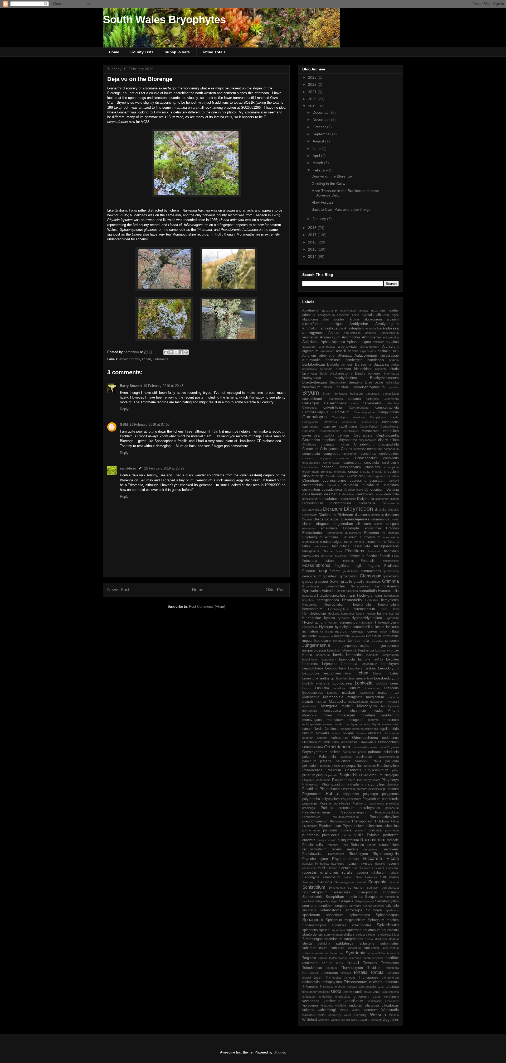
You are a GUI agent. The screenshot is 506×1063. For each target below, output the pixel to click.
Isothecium (322, 641)
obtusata (374, 733)
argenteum (310, 351)
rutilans (394, 872)
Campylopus (314, 416)
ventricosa (310, 1001)
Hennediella (352, 600)
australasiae (389, 355)
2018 (313, 228)
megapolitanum (358, 701)
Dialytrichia (365, 499)
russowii (362, 872)
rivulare (366, 863)
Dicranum (332, 509)
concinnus (368, 454)
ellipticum (363, 524)
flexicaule (327, 556)
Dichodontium (312, 503)
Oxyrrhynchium (315, 752)
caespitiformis (313, 399)
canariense (349, 422)
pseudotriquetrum (315, 821)
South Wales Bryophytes (164, 19)
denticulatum (310, 498)
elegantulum (343, 523)
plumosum (391, 789)
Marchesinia (333, 697)
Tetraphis (370, 963)
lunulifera (339, 688)
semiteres (309, 906)
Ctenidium (310, 480)
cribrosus (340, 471)
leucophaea (332, 673)
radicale (393, 840)
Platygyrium (311, 784)
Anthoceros (371, 337)
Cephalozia (363, 435)
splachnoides (362, 925)
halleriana (352, 590)
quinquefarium (348, 840)
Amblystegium (387, 324)
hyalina (329, 618)
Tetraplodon (390, 963)
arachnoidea (327, 346)
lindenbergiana (345, 678)
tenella (367, 958)
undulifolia (325, 996)
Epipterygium (312, 537)
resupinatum (371, 849)
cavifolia (329, 435)
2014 (313, 256)
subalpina (324, 943)
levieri (348, 673)
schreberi (373, 887)
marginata (354, 697)
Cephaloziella (387, 435)
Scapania (377, 881)
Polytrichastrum (351, 799)
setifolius (379, 905)
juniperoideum (314, 650)
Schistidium (313, 887)
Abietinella (310, 310)
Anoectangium (390, 332)
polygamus (390, 794)
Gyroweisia (311, 590)
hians (384, 609)
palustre (308, 757)
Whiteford (309, 1020)
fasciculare (321, 546)
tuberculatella (367, 986)
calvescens (372, 403)
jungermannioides (356, 646)
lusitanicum (372, 688)
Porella (325, 803)
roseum (393, 863)
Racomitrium (372, 839)
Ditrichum (345, 515)
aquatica (392, 342)
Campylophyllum (364, 412)
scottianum (392, 896)
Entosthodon (312, 532)
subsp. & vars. (178, 52)
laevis (338, 655)
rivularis (380, 863)
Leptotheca (355, 668)
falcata (393, 541)
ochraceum (339, 738)
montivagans (312, 720)
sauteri (361, 882)
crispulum (391, 471)
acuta (363, 310)
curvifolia (350, 485)
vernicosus (332, 1001)
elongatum (308, 528)
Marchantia (310, 697)
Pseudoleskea (311, 816)
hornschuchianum (352, 613)
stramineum (333, 939)
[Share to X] (176, 352)
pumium (360, 830)
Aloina (354, 319)
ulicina (326, 991)
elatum (307, 524)
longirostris (323, 683)
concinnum (350, 453)
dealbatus (332, 494)
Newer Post (118, 589)
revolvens (391, 849)
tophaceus (329, 972)
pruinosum (392, 808)
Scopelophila (313, 896)
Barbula (333, 364)
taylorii (342, 958)
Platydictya (390, 780)
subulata (337, 948)
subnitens (366, 943)
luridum (355, 688)
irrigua (307, 641)
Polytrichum (371, 799)
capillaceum (311, 426)
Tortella (360, 972)
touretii (306, 977)
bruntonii (343, 387)
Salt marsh (389, 877)
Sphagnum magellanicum (346, 920)
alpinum (393, 319)
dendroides (364, 494)
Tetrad (353, 962)
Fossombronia (316, 565)
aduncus (308, 315)
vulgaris (308, 1010)
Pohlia (332, 793)
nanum (307, 729)
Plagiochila (349, 774)
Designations (348, 498)
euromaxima (391, 537)
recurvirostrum (314, 849)
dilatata (380, 509)
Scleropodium (366, 892)
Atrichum (309, 355)
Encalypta (351, 528)
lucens (306, 688)
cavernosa (311, 435)
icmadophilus (363, 627)
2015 (313, 249)
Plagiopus (391, 775)
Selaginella (321, 901)
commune (359, 449)
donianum (377, 514)
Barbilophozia (313, 364)
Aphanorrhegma (359, 342)
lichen (146, 359)
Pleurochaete (330, 789)
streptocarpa (353, 939)
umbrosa (348, 991)
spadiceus (392, 910)
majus (382, 693)
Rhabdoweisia (312, 854)
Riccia (392, 858)
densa (379, 494)
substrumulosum (315, 948)
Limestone (310, 678)
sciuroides (341, 892)
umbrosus (363, 991)
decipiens (348, 494)
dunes (395, 519)
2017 (313, 235)
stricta (307, 943)
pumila (346, 830)
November (322, 119)
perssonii (370, 765)
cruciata (357, 476)
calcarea (354, 399)
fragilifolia (342, 566)
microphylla (309, 710)
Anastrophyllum (372, 328)
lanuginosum (310, 659)
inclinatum (310, 631)
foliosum (348, 560)
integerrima (326, 636)
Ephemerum (374, 532)
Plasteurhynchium (368, 780)
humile (382, 613)
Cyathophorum (353, 489)
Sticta (395, 934)
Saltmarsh (308, 882)
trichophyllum (332, 982)
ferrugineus (310, 551)
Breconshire (338, 382)
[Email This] (166, 352)
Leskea (370, 668)
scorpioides (354, 897)
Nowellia (323, 733)
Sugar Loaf (336, 953)
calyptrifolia (332, 407)
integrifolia (342, 636)
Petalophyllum (388, 766)
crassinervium (350, 467)
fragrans (374, 566)
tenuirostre (310, 963)
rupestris (309, 872)
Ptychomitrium (330, 826)
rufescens (370, 868)
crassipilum (391, 467)
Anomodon (351, 337)
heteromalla (362, 604)
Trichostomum (355, 982)
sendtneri (326, 906)
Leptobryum (390, 664)
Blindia (360, 373)
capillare (329, 426)
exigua (337, 542)
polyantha (351, 794)
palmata (374, 752)
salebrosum (331, 877)
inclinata (392, 627)
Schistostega (336, 887)
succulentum (390, 948)
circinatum (329, 444)
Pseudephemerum (316, 812)
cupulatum (377, 480)
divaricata (362, 515)
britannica (392, 382)
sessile (367, 905)
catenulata (391, 431)
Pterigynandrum (340, 821)
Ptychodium (309, 825)
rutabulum (378, 872)
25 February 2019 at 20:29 (164, 468)
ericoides (332, 537)
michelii (347, 706)
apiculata (378, 341)
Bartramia (363, 364)
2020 (313, 99)
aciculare (329, 310)
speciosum (311, 915)
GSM (124, 425)
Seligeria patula (364, 901)
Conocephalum (366, 458)
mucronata (391, 720)
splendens (310, 930)
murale (327, 724)
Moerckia (309, 715)
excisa (325, 541)
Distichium (327, 515)
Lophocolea (342, 683)
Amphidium (310, 328)
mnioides (376, 710)
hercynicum (390, 600)
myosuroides (390, 724)
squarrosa (353, 930)
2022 (313, 84)
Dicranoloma (391, 503)
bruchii (328, 387)
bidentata (381, 369)
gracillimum (373, 581)
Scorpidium (334, 896)
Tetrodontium (312, 968)
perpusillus (354, 766)
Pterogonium (362, 821)
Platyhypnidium (333, 784)
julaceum (392, 641)
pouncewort (376, 803)
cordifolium (390, 463)
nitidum (307, 733)
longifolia (307, 683)
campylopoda (388, 412)
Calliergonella (335, 403)
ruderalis (357, 868)
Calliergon (310, 403)
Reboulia (357, 845)
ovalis (373, 747)
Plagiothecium (344, 780)
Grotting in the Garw (328, 183)
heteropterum (312, 609)
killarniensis (349, 650)
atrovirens (326, 355)
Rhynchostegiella (386, 854)
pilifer (395, 770)
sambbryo (128, 468)
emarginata (329, 528)
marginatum (375, 697)
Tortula (376, 972)
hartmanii (348, 595)
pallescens (349, 752)
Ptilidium (382, 821)
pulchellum (374, 826)
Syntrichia (355, 952)
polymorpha (311, 799)
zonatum (376, 1019)
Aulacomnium (365, 355)
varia (376, 996)
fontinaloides (391, 560)
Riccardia (372, 858)
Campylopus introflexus (319, 422)
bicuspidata (363, 369)
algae (395, 315)
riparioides (337, 863)
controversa (352, 463)
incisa (379, 627)
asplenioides (368, 351)
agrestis (368, 315)
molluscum (346, 715)
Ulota (336, 991)
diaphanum (382, 498)
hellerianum (391, 595)
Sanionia (325, 882)
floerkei (372, 556)
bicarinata (326, 369)
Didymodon (358, 508)
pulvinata (330, 830)
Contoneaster (331, 462)
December (322, 112)
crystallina (392, 476)
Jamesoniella (358, 640)
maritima (393, 697)
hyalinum (343, 618)
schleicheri (356, 887)
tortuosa (392, 973)
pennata (325, 765)
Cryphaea (378, 476)
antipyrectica (390, 337)
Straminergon (312, 939)
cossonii (328, 467)
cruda (368, 476)
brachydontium (345, 378)
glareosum (391, 576)
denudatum (328, 498)
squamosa (338, 930)
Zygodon (390, 1019)
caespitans (373, 393)
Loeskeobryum (386, 678)
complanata (311, 454)
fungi (322, 570)
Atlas (395, 351)
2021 (313, 92)
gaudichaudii (350, 571)
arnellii (341, 351)
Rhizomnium (336, 853)
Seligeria (346, 901)
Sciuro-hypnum (315, 892)
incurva (340, 631)
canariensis (369, 422)
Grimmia (390, 581)
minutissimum (355, 710)
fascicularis (340, 546)
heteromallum (388, 604)
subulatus (371, 948)
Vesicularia (374, 1001)
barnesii (347, 364)
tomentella (392, 967)
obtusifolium (391, 733)
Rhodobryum (358, 854)
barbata (394, 360)
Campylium (340, 412)
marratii (308, 701)
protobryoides (369, 808)
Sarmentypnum (344, 882)
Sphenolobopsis (314, 925)
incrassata (326, 631)
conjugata (325, 458)
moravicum (335, 720)
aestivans (343, 315)
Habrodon (329, 591)
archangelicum (369, 346)
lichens (377, 673)
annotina (370, 332)
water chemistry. (355, 1015)
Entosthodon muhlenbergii (344, 532)
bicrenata (343, 369)
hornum (371, 613)
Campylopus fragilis (384, 417)
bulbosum (356, 393)
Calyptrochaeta (358, 407)
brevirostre (374, 382)
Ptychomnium (353, 826)
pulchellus (391, 826)
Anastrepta (352, 328)
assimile (384, 351)
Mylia (376, 724)
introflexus (391, 636)
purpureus (330, 835)
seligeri (333, 901)
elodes (378, 523)
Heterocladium (335, 604)
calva (354, 403)
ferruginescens (386, 546)
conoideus (391, 458)
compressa (331, 454)
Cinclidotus (309, 444)
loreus (394, 683)
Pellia (376, 761)
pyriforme (391, 835)
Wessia (394, 1015)
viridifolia (340, 1005)
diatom (394, 498)
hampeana (309, 595)
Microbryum (367, 706)
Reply (124, 409)
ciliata (394, 440)
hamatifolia (368, 590)
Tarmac (323, 958)
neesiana (345, 728)
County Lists (142, 52)
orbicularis (331, 742)
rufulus (382, 868)
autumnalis (311, 360)
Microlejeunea (390, 706)
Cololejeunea (329, 449)
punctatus (310, 835)
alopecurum (373, 319)
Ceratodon (311, 440)
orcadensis (349, 742)
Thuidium (374, 968)
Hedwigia (364, 595)
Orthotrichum (337, 746)
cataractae (371, 431)
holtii (396, 609)
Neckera (332, 728)
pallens (335, 752)
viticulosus (390, 1005)
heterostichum (364, 609)
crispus (321, 476)
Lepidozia (349, 664)
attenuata (344, 355)
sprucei (324, 930)
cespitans (329, 440)
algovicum (310, 319)
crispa (353, 471)
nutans (336, 733)
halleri (341, 590)
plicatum (362, 789)
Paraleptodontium (388, 756)
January (320, 219)
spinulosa (339, 925)
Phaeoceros (312, 770)
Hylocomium (366, 622)
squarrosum (372, 930)
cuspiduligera (332, 489)
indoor (384, 631)
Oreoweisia (367, 742)
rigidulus (307, 863)
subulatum (354, 948)
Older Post (275, 589)
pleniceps (393, 784)
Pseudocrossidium (387, 812)
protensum (346, 808)
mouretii (373, 719)
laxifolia (378, 659)
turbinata (392, 986)
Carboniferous (369, 426)
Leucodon (310, 673)
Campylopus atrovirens (348, 417)
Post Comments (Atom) (207, 607)
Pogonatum (312, 794)
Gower (334, 581)
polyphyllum (331, 799)
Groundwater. (311, 586)
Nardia (318, 729)
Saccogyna (310, 877)
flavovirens (310, 556)
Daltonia (392, 489)
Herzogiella (309, 604)
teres (339, 963)
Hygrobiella (392, 618)
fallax (306, 546)
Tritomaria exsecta (332, 986)
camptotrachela (387, 407)
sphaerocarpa (359, 915)
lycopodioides (312, 693)
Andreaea (390, 328)
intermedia (358, 636)
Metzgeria (329, 706)
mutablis (364, 724)
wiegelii (335, 1019)
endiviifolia (373, 528)
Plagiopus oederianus (316, 780)
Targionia (309, 958)
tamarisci (393, 953)
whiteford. (324, 1019)
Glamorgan (370, 575)
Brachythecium (314, 382)
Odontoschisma (365, 737)
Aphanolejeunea (333, 342)
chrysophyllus (368, 440)
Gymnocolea (335, 586)
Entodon (392, 528)
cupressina (358, 480)
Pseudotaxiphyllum (384, 817)
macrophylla (366, 692)
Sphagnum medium (383, 920)
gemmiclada (391, 571)
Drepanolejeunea (355, 519)
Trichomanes (368, 977)
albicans (382, 315)
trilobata (376, 982)
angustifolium (352, 332)
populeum (309, 803)
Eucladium (350, 537)
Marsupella (337, 701)
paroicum (309, 761)
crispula (377, 471)
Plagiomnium (372, 775)
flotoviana (309, 561)
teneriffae (392, 958)
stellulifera (384, 934)
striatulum (380, 939)
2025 (313, 77)
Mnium (393, 710)
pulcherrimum (311, 830)
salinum (348, 877)
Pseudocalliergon (352, 812)
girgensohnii (349, 576)
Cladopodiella (388, 444)
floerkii (385, 556)
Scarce (394, 882)
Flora (395, 556)
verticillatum (354, 1001)
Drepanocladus (326, 519)
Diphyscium (309, 514)
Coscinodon (310, 467)
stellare (348, 934)
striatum (393, 939)
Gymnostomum (387, 586)
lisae (370, 678)
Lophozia (363, 683)
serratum (355, 905)
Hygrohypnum (314, 622)
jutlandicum (334, 650)
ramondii (333, 844)
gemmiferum (311, 576)
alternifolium (312, 324)
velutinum (391, 996)
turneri (317, 991)
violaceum (310, 1005)
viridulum (355, 1005)
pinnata (332, 775)
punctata (375, 830)
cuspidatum (311, 489)
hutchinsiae (311, 618)
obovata (361, 733)
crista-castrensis (339, 476)
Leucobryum (388, 668)
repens (337, 849)
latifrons (364, 659)
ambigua (336, 324)
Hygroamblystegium (367, 618)
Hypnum (326, 627)
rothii (321, 868)
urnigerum (361, 996)
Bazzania (381, 364)
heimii (378, 595)
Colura (346, 449)
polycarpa (370, 794)
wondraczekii (360, 1020)
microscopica (330, 710)
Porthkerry (359, 803)
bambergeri (354, 360)
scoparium (391, 892)
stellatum (371, 934)
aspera (353, 351)
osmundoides (360, 747)
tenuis (327, 963)
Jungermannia (316, 645)
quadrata (308, 840)
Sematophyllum (387, 901)
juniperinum (390, 646)
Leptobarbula (369, 663)
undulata (393, 991)
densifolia (391, 494)
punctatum (392, 830)
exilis (348, 542)
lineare (361, 678)
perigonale (338, 765)
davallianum (312, 494)
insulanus (309, 636)
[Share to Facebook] (181, 352)
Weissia (378, 1014)
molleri (327, 715)
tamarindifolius (376, 953)
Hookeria (333, 613)
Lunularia (322, 688)
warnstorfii (308, 1015)
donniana (392, 515)
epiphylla (393, 532)
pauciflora (343, 761)
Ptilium (395, 821)
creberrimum (310, 471)
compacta (374, 449)
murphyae (351, 724)
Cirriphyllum (364, 444)
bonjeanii (374, 373)
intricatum (373, 636)
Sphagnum (312, 919)
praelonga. (309, 808)
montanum (390, 715)
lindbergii (326, 678)
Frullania (391, 565)
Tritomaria (160, 359)
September (322, 134)
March (318, 163)
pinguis (321, 775)
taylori (333, 958)
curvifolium (371, 485)
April (317, 156)
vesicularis (392, 1001)
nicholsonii (371, 728)
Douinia (307, 519)
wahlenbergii (327, 1010)
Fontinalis (368, 561)
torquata (345, 972)
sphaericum (335, 915)
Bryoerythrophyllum (368, 387)
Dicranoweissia (312, 509)
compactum (391, 449)
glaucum (321, 581)
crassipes (372, 467)
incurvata (356, 631)
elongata (392, 524)
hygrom (332, 622)
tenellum (377, 958)
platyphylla (355, 784)
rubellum (332, 868)
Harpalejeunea (328, 595)
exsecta (359, 541)
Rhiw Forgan (322, 202)
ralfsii (320, 845)
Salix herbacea (366, 877)
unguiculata (342, 996)
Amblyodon (358, 324)
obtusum (307, 737)
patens (326, 761)
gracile (346, 581)
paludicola (391, 752)
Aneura (333, 333)
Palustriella (327, 757)
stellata (360, 934)
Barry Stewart (131, 386)
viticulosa (371, 1005)
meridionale (309, 706)
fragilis (358, 566)
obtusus (322, 737)
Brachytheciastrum (384, 378)
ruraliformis (329, 872)
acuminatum (348, 310)
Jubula (377, 640)
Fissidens (354, 550)
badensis (332, 360)
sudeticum (321, 953)
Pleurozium (348, 789)
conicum (307, 458)
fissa (339, 551)
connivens (342, 458)
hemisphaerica (328, 600)
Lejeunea (330, 664)
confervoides (389, 454)
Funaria (308, 571)
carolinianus (351, 431)
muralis (338, 724)
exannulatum (310, 541)
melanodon (377, 701)
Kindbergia (366, 650)
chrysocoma (347, 440)
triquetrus (392, 982)
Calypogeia (309, 407)
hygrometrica (347, 622)
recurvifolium (389, 845)
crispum (308, 476)
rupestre (393, 868)
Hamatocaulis (388, 591)
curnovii (394, 480)
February (321, 170)
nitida (395, 729)
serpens (341, 906)
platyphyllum (374, 784)
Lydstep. (332, 692)
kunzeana (381, 650)
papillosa (346, 756)
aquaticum (308, 346)
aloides (339, 319)
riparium (353, 863)
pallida (362, 752)
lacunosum (323, 655)
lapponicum (329, 659)
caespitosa (336, 398)
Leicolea (392, 659)
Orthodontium (388, 742)
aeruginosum (326, 315)
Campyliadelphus (315, 412)
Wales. (356, 1010)
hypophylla (343, 627)
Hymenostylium (387, 622)
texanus (332, 967)
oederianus (390, 738)
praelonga (392, 803)
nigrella (384, 729)
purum (347, 835)
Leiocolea (310, 664)
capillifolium (348, 426)
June (317, 148)
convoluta (371, 463)
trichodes (350, 977)
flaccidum (391, 551)
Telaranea (354, 958)
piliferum (308, 775)
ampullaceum (331, 328)
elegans (322, 523)
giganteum (331, 576)
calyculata (392, 403)
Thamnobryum (352, 968)
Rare (345, 844)
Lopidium (381, 683)
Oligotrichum (312, 742)
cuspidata (391, 485)
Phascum (334, 770)
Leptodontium (335, 668)
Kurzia (307, 655)
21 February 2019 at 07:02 (149, 425)
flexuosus (356, 556)
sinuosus (309, 910)
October (320, 127)
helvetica (308, 600)
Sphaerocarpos (387, 915)
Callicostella (391, 398)
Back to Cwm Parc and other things (341, 209)
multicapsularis (311, 724)
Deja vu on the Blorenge (332, 176)
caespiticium (391, 393)
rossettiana (309, 868)
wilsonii (345, 1019)
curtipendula (312, 485)
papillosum (364, 757)
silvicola (392, 906)
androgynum (312, 333)
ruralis (347, 872)
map (395, 692)
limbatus (392, 673)
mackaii (348, 692)
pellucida (392, 761)
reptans (352, 849)
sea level (308, 901)
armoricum (327, 351)
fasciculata (361, 546)
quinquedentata (326, 840)
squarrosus (390, 930)
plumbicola (375, 789)
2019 (313, 106)
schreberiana (390, 887)
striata (369, 939)
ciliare (383, 440)
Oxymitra (393, 747)
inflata (394, 631)
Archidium (390, 346)
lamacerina (354, 655)
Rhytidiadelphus (345, 858)
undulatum (308, 996)
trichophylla (311, 982)
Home (114, 52)
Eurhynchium (370, 537)
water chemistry (329, 1015)
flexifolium (341, 556)
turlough (307, 991)
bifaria (394, 369)
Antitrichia (310, 341)
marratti (321, 701)
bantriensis (375, 360)
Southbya (374, 910)
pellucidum (310, 766)
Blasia (323, 373)
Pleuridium (310, 789)
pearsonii (361, 761)
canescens (390, 422)
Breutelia (355, 382)
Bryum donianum (335, 393)
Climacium (310, 449)
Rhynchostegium (315, 859)
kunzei (394, 650)
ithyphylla (339, 640)
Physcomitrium (376, 770)
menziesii (393, 701)
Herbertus (371, 600)
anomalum (310, 337)
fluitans (329, 561)
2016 (313, 242)
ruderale (344, 868)
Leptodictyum (312, 668)
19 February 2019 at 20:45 (163, 386)
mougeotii (355, 720)
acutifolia (378, 310)
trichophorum (390, 977)
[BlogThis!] (171, 352)
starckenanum (333, 934)
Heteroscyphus (338, 609)
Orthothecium (312, 747)
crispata (365, 471)
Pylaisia (373, 835)
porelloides (342, 803)
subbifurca (344, 943)
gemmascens (371, 571)
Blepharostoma (340, 373)
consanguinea (311, 462)
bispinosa (309, 373)
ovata (382, 747)
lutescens (391, 688)
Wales (344, 1010)
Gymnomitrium (360, 586)
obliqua (348, 733)
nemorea (358, 728)
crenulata (326, 471)
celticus (344, 435)
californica (372, 398)
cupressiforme (334, 480)
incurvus (371, 631)
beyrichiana (309, 369)
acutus (393, 310)
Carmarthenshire (329, 431)
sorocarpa (354, 910)
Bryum (310, 392)
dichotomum (340, 503)
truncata (352, 986)
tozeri (318, 977)
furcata (335, 571)
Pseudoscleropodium (345, 816)
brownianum (311, 387)
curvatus (333, 485)
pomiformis (390, 799)
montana (368, 715)
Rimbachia (322, 863)
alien (326, 319)
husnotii (394, 613)
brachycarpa (311, 378)
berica (395, 364)
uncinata (380, 991)
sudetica (307, 953)
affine (355, 315)
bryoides (393, 387)
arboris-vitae (347, 346)
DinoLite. (393, 509)
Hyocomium (310, 627)
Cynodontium (374, 489)
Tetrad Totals (214, 52)
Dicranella (367, 503)
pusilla (358, 835)
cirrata (345, 444)
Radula (307, 845)
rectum (371, 844)
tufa (380, 986)
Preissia (327, 808)
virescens (326, 1005)
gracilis (359, 581)
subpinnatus (389, 943)
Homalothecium (314, 613)
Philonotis (353, 770)
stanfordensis (312, 934)
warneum (371, 1010)
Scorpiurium (374, 897)
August (319, 141)
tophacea (310, 972)
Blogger (279, 1052)
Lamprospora (390, 655)
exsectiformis (129, 359)
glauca (307, 581)
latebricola (347, 659)
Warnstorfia (390, 1010)
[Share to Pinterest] (186, 352)
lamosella (372, 655)
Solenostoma (331, 910)
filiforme (328, 551)
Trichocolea (333, 977)
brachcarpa (391, 373)
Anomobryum (330, 337)
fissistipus (374, 551)
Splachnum (388, 924)
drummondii (380, 519)
